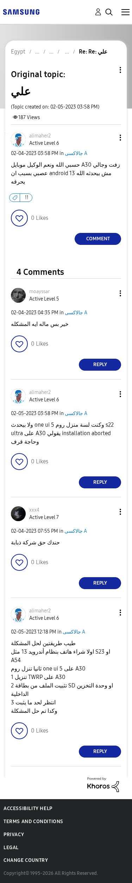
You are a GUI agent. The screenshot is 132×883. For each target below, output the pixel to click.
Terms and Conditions (33, 822)
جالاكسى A (76, 153)
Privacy (14, 835)
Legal (11, 848)
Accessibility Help (28, 808)
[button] (108, 137)
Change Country (26, 860)
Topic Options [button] (108, 69)
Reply (100, 365)
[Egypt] (21, 11)
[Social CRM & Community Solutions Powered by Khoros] (103, 784)
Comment (98, 239)
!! (27, 197)
